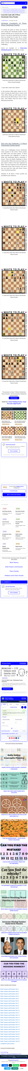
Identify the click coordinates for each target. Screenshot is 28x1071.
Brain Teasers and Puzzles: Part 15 (10, 1022)
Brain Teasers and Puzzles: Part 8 (10, 1005)
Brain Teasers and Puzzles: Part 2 (10, 991)
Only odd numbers (18, 719)
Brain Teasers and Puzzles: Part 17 (10, 1027)
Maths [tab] (11, 704)
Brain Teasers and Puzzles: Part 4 (10, 996)
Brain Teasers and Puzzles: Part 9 (10, 1008)
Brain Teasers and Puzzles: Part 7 (10, 1003)
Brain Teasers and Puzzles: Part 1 (10, 989)
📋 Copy (21, 1068)
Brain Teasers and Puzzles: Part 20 (10, 1034)
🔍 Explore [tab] (23, 704)
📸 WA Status (15, 1068)
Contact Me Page (4, 1052)
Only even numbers (6, 719)
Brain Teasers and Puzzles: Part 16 (10, 1024)
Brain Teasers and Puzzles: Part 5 (10, 998)
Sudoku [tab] (4, 704)
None (3, 722)
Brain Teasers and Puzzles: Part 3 (10, 994)
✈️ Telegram (7, 1068)
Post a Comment (14, 451)
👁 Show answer (5, 725)
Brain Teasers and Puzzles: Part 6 (10, 1001)
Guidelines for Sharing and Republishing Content (11, 1054)
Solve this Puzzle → (7, 688)
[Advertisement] (14, 469)
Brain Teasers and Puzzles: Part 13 (10, 1017)
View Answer (14, 398)
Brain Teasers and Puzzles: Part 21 (10, 1036)
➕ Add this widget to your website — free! (10, 733)
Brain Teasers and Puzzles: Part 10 (10, 1010)
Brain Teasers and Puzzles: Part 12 (10, 1015)
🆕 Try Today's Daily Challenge (14, 494)
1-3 (15, 722)
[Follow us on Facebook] (18, 738)
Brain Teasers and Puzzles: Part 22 (10, 1039)
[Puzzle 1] (11, 728)
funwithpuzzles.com (16, 740)
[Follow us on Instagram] (14, 738)
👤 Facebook (4, 1065)
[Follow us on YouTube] (12, 738)
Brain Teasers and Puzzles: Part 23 (10, 1041)
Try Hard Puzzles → (14, 490)
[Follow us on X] (16, 738)
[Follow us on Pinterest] (9, 738)
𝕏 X (10, 1065)
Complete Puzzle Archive (7, 1043)
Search (24, 7)
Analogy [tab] (17, 704)
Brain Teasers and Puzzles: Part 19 (10, 1031)
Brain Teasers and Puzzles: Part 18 (10, 1029)
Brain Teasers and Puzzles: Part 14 (10, 1020)
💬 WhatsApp (16, 1065)
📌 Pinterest (23, 1065)
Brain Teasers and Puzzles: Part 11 (10, 1013)
